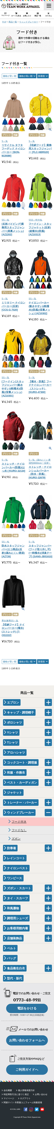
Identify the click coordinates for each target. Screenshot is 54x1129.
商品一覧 (37, 16)
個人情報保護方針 (26, 1090)
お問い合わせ (41, 1094)
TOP (4, 22)
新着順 (41, 76)
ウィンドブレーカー (28, 22)
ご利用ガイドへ (27, 1069)
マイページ (5, 15)
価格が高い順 (26, 76)
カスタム (48, 16)
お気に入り (27, 16)
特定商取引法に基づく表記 (16, 1094)
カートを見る (16, 16)
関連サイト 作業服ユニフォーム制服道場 (23, 1102)
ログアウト (25, 1098)
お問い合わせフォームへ (27, 1040)
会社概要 (8, 1090)
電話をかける (27, 1008)
